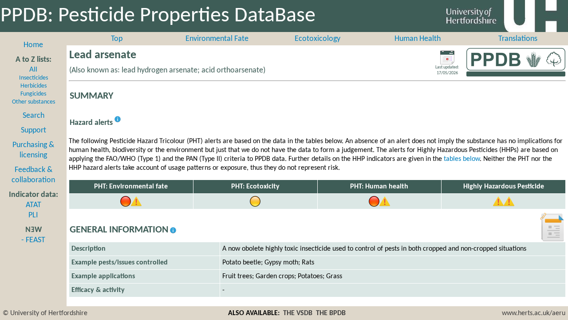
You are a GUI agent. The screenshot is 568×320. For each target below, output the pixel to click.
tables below (462, 159)
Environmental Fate (216, 39)
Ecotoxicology (317, 39)
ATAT (33, 205)
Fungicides (33, 94)
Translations (517, 39)
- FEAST (33, 240)
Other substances (33, 102)
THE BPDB (331, 313)
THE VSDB (297, 313)
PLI (33, 215)
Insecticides (33, 78)
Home (33, 45)
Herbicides (33, 86)
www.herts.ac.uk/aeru (533, 313)
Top (116, 39)
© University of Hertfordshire (45, 313)
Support (33, 130)
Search (33, 116)
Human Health (417, 39)
